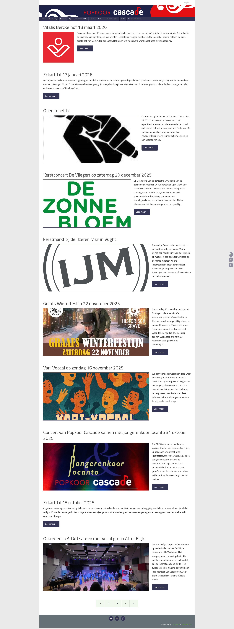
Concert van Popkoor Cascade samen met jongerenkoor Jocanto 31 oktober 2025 (115, 435)
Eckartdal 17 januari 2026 (67, 74)
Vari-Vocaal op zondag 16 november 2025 (83, 367)
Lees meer (84, 48)
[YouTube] (231, 254)
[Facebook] (231, 265)
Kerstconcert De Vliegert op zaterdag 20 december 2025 (97, 174)
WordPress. (187, 624)
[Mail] (231, 260)
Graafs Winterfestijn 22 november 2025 (81, 303)
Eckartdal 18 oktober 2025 (68, 502)
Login (186, 2)
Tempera (176, 624)
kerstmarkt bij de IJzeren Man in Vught (79, 239)
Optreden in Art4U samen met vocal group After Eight (94, 538)
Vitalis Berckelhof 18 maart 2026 (75, 27)
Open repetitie (57, 110)
